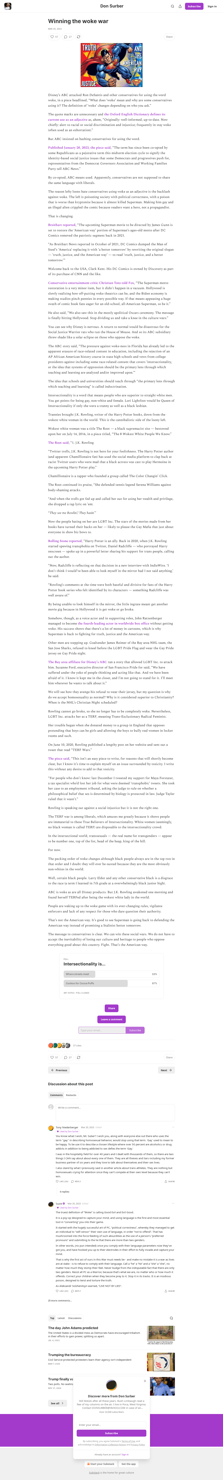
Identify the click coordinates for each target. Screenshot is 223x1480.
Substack (94, 1472)
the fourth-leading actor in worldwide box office (113, 623)
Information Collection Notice (110, 1444)
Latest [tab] (61, 1318)
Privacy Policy (138, 1444)
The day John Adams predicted (73, 1328)
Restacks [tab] (71, 1095)
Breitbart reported (61, 225)
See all (55, 1403)
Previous (61, 1070)
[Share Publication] (180, 6)
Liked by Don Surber (69, 1131)
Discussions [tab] (74, 1318)
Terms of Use (128, 1441)
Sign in (212, 6)
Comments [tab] (56, 1095)
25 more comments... (60, 1300)
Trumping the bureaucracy (69, 1355)
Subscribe (194, 6)
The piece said (58, 758)
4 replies (64, 1191)
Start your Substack (102, 1464)
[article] (111, 1336)
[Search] (172, 6)
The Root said (58, 442)
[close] (145, 1381)
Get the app (129, 1464)
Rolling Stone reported (65, 541)
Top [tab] (52, 1318)
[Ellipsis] (173, 1127)
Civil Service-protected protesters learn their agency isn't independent (89, 1359)
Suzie (59, 1203)
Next (164, 1070)
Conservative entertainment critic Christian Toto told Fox (91, 283)
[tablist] (63, 1095)
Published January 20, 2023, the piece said (79, 147)
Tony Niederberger (67, 1127)
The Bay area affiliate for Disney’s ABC (77, 662)
